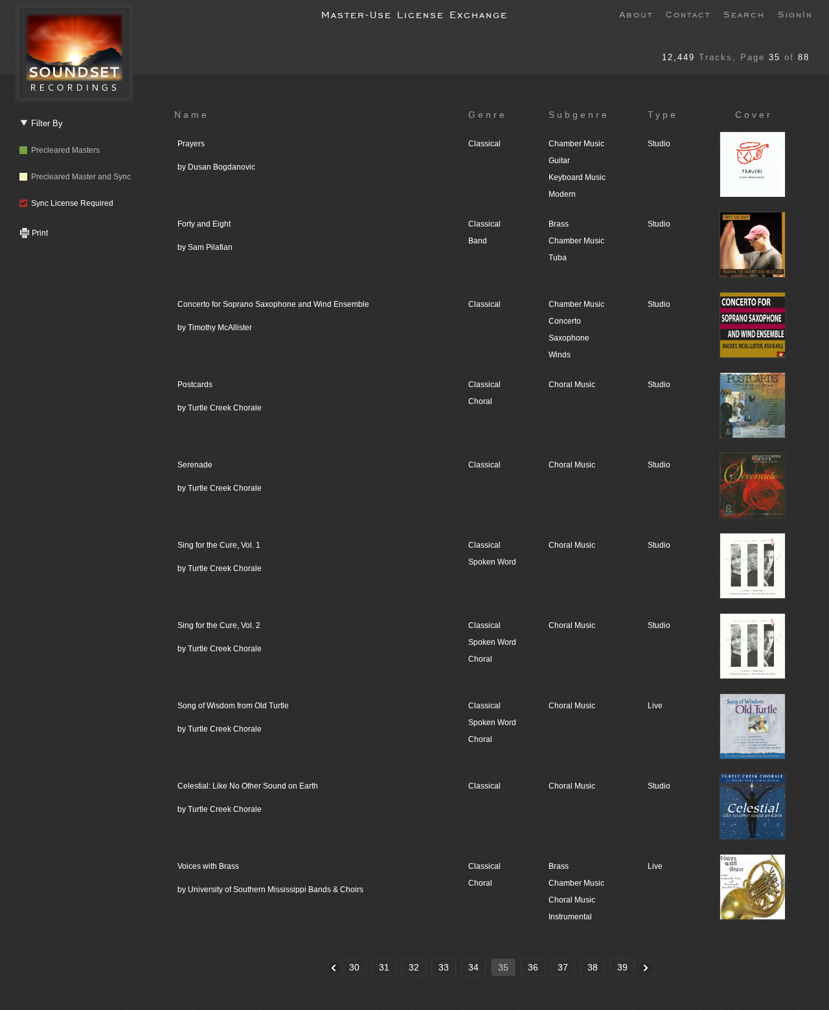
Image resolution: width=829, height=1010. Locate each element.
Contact (688, 13)
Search (744, 13)
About (636, 13)
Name (191, 114)
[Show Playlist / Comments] (754, 195)
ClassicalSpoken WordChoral (492, 642)
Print (39, 233)
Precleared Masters (63, 150)
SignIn (795, 13)
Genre (487, 114)
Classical (484, 143)
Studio (659, 143)
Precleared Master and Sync (79, 176)
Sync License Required (70, 203)
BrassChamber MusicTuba (576, 240)
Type (663, 114)
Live (655, 705)
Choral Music (572, 384)
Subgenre (579, 114)
